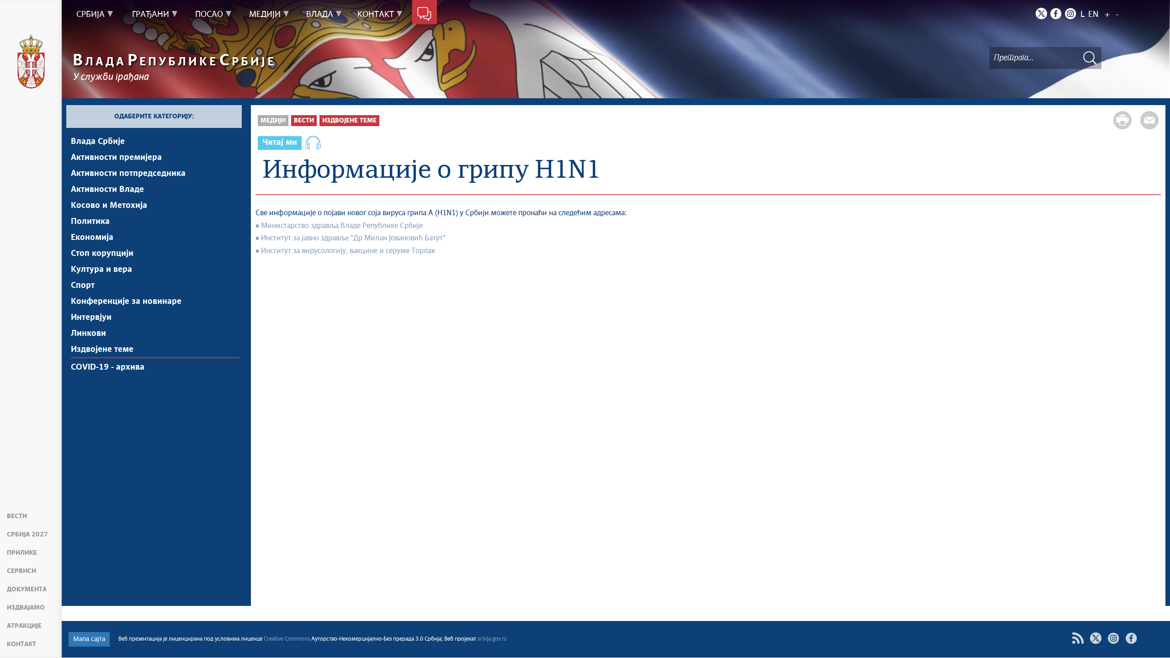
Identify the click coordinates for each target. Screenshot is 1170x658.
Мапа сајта (89, 639)
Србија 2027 (27, 534)
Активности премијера (116, 158)
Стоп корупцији (102, 253)
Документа (27, 589)
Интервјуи (91, 317)
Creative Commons (287, 639)
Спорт (83, 285)
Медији (273, 120)
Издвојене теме (102, 349)
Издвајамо (26, 608)
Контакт (21, 644)
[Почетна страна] (31, 61)
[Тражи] (1090, 58)
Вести (17, 516)
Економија (92, 237)
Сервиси (21, 571)
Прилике (22, 553)
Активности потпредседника (128, 174)
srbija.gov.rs (492, 639)
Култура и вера (101, 269)
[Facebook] (1056, 13)
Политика (90, 222)
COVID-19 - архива (107, 367)
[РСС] (1078, 638)
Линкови (88, 333)
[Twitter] (1041, 13)
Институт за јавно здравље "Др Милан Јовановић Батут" (353, 238)
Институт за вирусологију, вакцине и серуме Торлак (348, 251)
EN (1093, 15)
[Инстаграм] (1113, 638)
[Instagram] (1070, 13)
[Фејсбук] (1131, 638)
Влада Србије (98, 142)
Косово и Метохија (109, 206)
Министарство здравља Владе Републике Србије (342, 225)
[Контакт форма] (424, 14)
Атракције (24, 626)
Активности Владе (107, 190)
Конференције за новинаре (126, 301)
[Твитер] (1095, 638)
